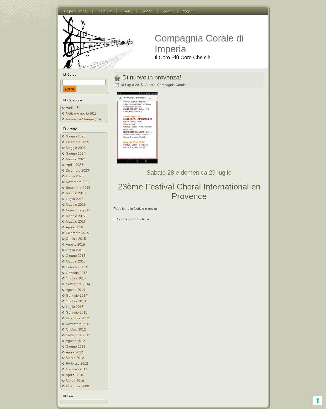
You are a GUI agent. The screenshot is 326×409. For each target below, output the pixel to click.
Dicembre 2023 (77, 170)
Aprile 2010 (74, 375)
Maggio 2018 (76, 204)
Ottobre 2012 (76, 329)
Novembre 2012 (78, 324)
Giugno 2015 (75, 255)
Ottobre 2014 (76, 278)
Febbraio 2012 (77, 363)
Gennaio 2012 (76, 369)
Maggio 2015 (76, 261)
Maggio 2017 (76, 216)
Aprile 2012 (74, 352)
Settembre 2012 (78, 335)
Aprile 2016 (74, 227)
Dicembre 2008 (77, 386)
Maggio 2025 (76, 148)
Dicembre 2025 (77, 142)
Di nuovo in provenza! (151, 77)
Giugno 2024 (75, 153)
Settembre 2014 (78, 284)
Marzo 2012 (75, 358)
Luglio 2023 (75, 176)
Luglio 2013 (75, 307)
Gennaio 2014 (76, 295)
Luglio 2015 (75, 250)
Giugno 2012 (75, 346)
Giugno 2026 (75, 136)
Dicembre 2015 (77, 233)
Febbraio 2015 (77, 267)
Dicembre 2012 (77, 318)
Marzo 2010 (75, 381)
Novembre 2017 (78, 210)
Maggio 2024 (76, 159)
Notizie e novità (77, 113)
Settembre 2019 (78, 187)
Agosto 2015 (75, 244)
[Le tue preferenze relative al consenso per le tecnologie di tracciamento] (317, 400)
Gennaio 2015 (76, 273)
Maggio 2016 (76, 221)
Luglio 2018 (75, 199)
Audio (70, 108)
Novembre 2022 (78, 182)
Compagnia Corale (171, 85)
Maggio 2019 (76, 193)
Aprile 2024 (74, 165)
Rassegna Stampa (80, 119)
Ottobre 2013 (76, 301)
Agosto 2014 (75, 290)
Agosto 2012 (75, 341)
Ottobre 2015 (76, 239)
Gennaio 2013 (76, 312)
